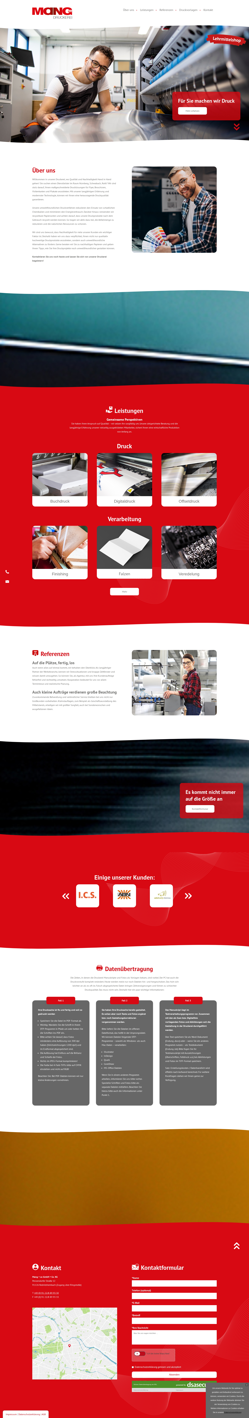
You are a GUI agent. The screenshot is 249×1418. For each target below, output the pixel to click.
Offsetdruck (189, 501)
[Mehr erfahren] (236, 127)
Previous (63, 893)
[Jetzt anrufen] (7, 571)
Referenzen (166, 10)
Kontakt (208, 10)
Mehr (124, 591)
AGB (44, 1414)
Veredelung (189, 574)
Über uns (128, 10)
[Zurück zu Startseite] (52, 13)
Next (186, 893)
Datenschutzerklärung (29, 1414)
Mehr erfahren (192, 110)
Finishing (60, 574)
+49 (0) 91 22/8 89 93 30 (46, 1292)
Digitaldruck (124, 501)
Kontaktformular (200, 808)
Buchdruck (60, 501)
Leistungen (146, 10)
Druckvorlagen (188, 10)
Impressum (11, 1414)
